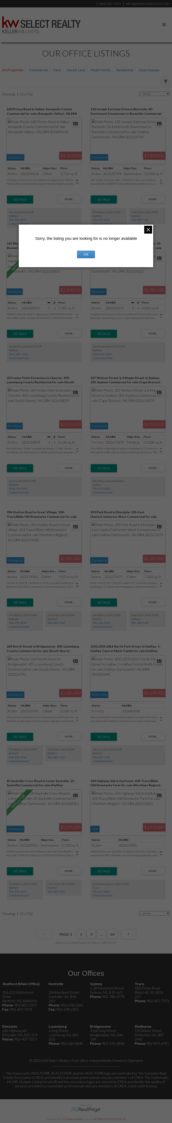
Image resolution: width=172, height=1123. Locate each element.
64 (112, 934)
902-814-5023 (101, 891)
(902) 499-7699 (18, 354)
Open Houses (149, 70)
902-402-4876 (17, 219)
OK (86, 254)
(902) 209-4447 (18, 488)
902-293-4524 (101, 219)
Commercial (38, 70)
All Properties (13, 70)
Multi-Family (101, 70)
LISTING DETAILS (20, 199)
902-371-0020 (101, 488)
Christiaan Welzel (73, 1119)
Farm (57, 70)
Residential (124, 70)
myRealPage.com (86, 1110)
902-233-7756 (101, 757)
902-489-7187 (140, 219)
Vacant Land (76, 70)
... (101, 934)
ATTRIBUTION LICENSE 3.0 (109, 1119)
